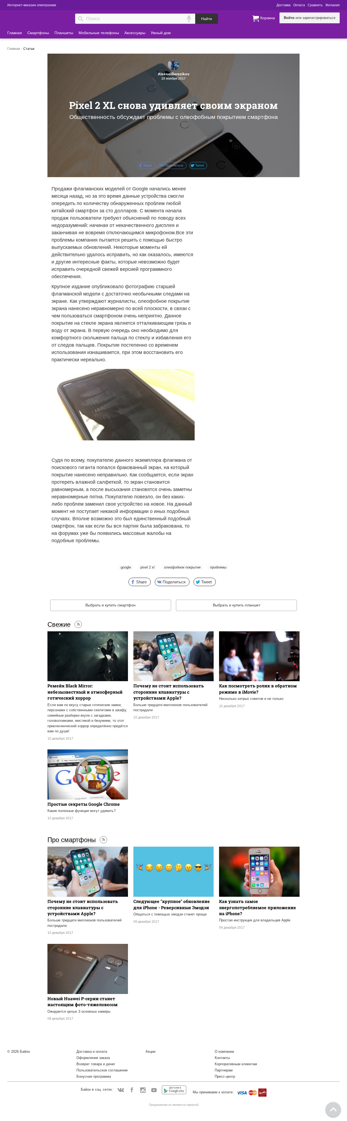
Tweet (199, 165)
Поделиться (173, 165)
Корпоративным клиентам (236, 1064)
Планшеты (63, 33)
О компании (224, 1051)
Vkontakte (120, 1089)
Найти (206, 19)
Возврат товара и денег (95, 1064)
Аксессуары (134, 33)
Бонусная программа (93, 1076)
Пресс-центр (225, 1076)
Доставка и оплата (91, 1051)
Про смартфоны (71, 839)
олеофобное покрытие (182, 567)
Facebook (132, 1089)
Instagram (143, 1089)
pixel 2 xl (147, 567)
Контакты (222, 1058)
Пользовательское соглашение (102, 1070)
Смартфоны (38, 33)
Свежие (58, 624)
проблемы (218, 567)
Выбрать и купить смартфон (110, 605)
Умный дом (161, 33)
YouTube (154, 1089)
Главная (14, 33)
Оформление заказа (93, 1058)
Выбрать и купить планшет (236, 605)
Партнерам (224, 1070)
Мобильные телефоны (99, 33)
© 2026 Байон (18, 1051)
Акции (150, 1051)
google (126, 567)
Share (147, 165)
